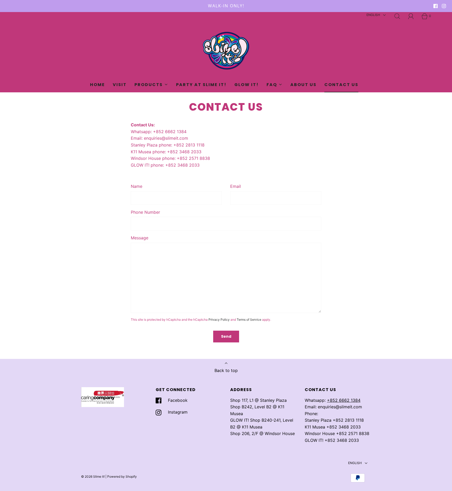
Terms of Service (249, 319)
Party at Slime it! (201, 85)
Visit (120, 85)
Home (97, 85)
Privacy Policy (219, 319)
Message (139, 237)
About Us (303, 85)
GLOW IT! (246, 85)
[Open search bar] (397, 16)
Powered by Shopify (122, 476)
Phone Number (145, 212)
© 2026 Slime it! (93, 476)
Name (136, 186)
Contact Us (341, 85)
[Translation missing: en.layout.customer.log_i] (411, 16)
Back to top (226, 370)
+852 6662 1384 (343, 400)
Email (235, 186)
